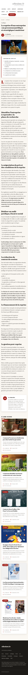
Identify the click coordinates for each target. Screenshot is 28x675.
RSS (11, 658)
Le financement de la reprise (11, 73)
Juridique (20, 9)
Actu (9, 9)
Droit (3, 11)
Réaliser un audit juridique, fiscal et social (14, 68)
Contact (12, 14)
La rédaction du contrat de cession (12, 70)
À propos (4, 14)
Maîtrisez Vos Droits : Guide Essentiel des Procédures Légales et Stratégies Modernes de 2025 (13, 619)
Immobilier (20, 11)
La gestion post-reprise (10, 75)
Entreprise (13, 11)
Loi (7, 11)
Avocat (14, 9)
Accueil (4, 9)
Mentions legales (5, 658)
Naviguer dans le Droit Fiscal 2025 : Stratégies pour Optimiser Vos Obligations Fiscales (13, 546)
